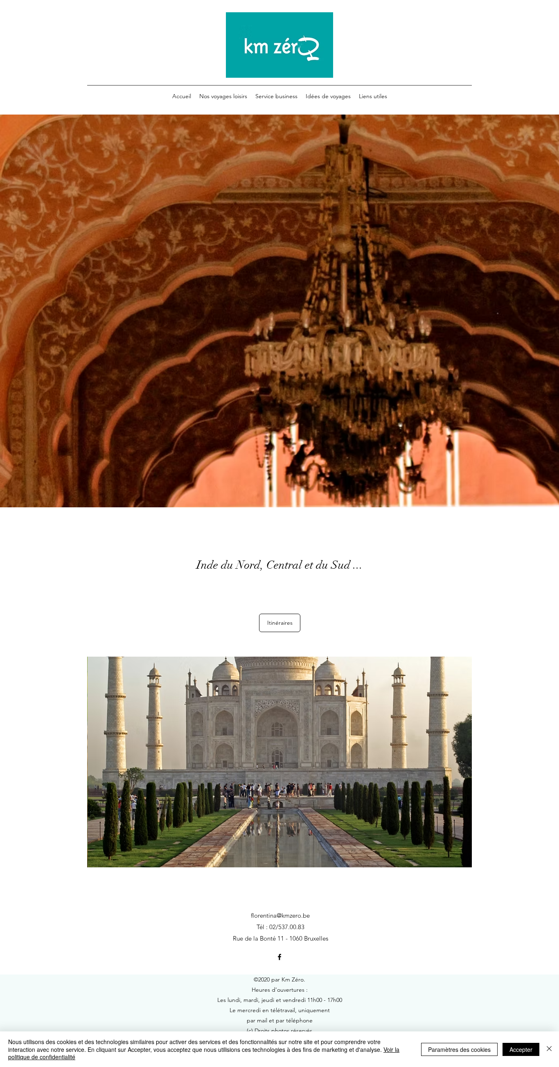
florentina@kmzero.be (280, 915)
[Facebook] (279, 957)
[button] (279, 762)
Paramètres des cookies (459, 1049)
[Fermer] (549, 1049)
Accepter (520, 1049)
